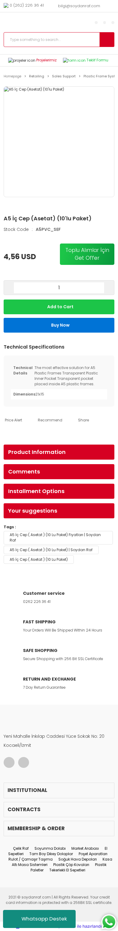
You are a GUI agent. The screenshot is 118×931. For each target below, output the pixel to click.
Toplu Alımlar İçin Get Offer (87, 254)
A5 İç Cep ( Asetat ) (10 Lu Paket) (39, 559)
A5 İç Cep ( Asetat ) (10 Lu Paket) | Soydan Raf (51, 549)
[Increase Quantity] (109, 287)
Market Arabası (85, 848)
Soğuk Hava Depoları (77, 859)
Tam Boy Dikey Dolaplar (51, 853)
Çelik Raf (21, 848)
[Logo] (38, 22)
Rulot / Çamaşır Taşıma (30, 859)
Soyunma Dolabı (50, 848)
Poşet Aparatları (93, 853)
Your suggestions (32, 510)
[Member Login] (96, 22)
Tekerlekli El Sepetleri (67, 870)
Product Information (37, 452)
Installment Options (36, 491)
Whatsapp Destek (44, 918)
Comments (24, 471)
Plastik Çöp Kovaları (71, 864)
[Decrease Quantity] (9, 287)
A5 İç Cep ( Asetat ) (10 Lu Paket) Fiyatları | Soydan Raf (55, 537)
